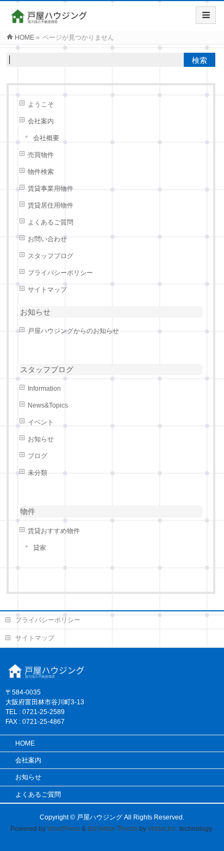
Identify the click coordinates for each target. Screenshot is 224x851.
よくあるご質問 (50, 222)
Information (44, 388)
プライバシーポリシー (60, 273)
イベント (41, 422)
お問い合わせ (47, 239)
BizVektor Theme (113, 829)
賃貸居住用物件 (50, 205)
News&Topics (48, 405)
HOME (25, 743)
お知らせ (35, 312)
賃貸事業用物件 (50, 188)
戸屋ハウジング (99, 817)
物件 (27, 511)
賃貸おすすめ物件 (54, 531)
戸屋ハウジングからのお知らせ (73, 331)
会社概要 (46, 138)
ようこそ (41, 104)
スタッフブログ (50, 256)
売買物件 (41, 155)
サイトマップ (47, 289)
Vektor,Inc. (163, 829)
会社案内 (41, 121)
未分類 (37, 473)
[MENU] (206, 15)
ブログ (37, 456)
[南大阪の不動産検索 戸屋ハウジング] (50, 19)
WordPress (63, 829)
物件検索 (41, 172)
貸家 (39, 548)
